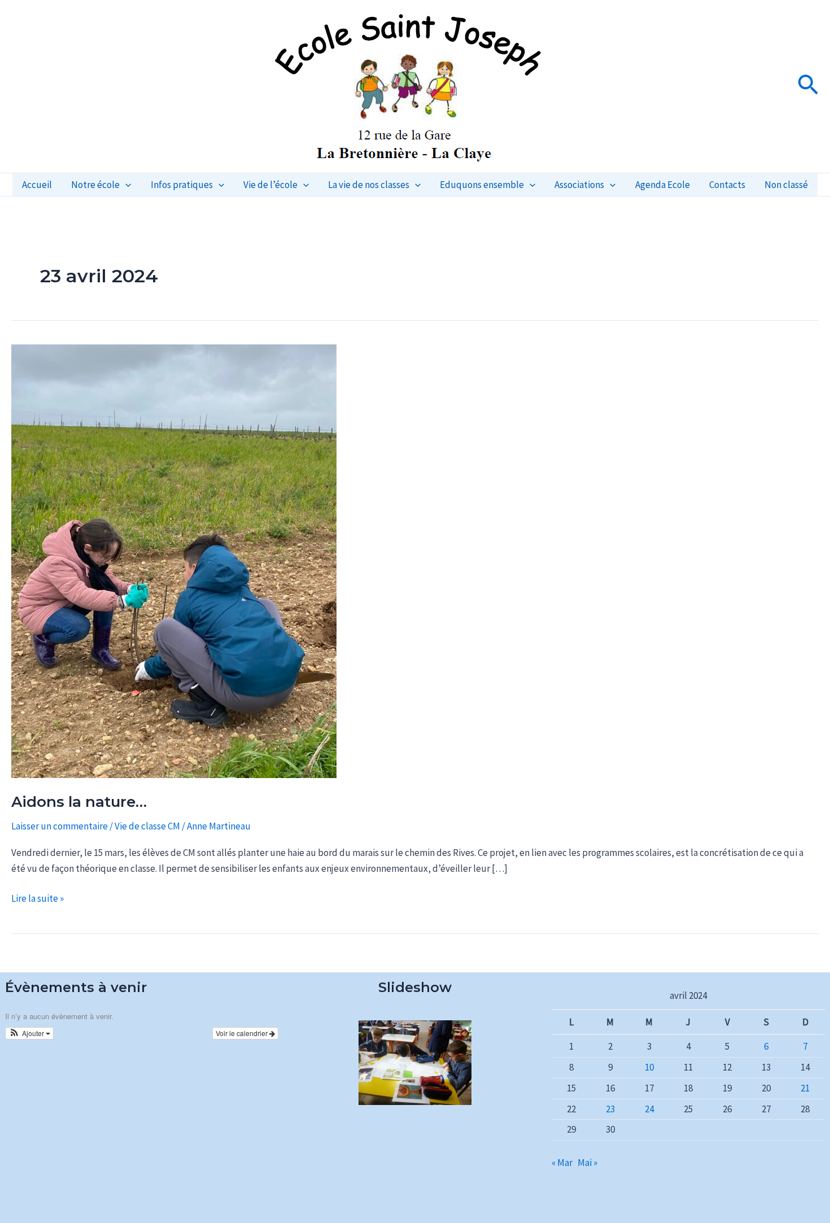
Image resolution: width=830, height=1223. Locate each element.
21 (805, 1088)
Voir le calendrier (242, 1033)
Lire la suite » (37, 897)
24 (649, 1109)
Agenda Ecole (662, 184)
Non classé (786, 184)
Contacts (727, 184)
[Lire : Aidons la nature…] (174, 560)
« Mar (562, 1162)
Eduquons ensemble (482, 184)
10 (649, 1067)
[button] (808, 86)
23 (610, 1109)
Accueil (37, 184)
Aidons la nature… (79, 802)
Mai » (587, 1162)
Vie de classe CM (147, 826)
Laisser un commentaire (59, 826)
